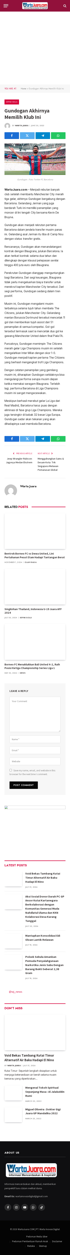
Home (23, 88)
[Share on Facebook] (11, 135)
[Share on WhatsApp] (58, 135)
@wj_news (15, 992)
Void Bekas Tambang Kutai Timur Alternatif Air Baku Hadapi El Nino (42, 878)
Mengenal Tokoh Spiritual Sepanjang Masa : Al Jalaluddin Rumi (44, 1092)
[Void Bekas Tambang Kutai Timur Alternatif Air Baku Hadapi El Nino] (13, 878)
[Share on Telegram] (43, 135)
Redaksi (31, 1246)
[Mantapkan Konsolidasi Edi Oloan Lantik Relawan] (13, 941)
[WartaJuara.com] (35, 6)
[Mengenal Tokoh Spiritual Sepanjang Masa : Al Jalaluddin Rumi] (13, 1093)
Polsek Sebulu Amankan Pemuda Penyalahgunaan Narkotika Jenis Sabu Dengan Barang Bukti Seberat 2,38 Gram (44, 965)
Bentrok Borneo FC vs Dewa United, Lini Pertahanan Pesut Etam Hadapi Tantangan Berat (34, 555)
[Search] (64, 6)
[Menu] (6, 6)
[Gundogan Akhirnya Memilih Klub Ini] (35, 174)
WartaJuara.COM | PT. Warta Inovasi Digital (39, 1229)
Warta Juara (21, 125)
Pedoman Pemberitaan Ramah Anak (30, 1241)
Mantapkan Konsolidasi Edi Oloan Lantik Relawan (42, 938)
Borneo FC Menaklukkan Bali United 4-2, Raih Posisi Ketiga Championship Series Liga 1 (32, 666)
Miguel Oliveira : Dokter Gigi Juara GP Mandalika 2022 (43, 1111)
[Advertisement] (35, 48)
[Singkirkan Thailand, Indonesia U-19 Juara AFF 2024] (35, 586)
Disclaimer (57, 1241)
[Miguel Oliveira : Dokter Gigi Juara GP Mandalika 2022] (13, 1114)
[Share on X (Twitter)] (27, 135)
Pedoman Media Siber (36, 1236)
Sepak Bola (12, 101)
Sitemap (43, 1246)
